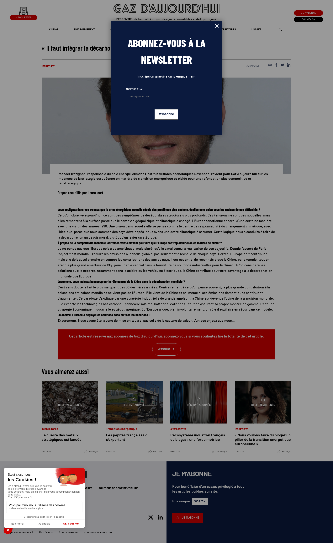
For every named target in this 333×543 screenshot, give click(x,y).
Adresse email (135, 89)
